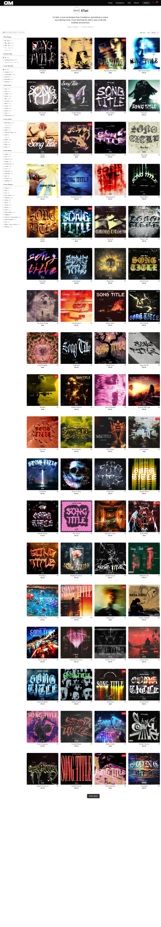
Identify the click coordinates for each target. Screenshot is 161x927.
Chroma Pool (42, 618)
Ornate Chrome (144, 744)
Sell (129, 3)
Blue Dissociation (144, 71)
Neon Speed (42, 660)
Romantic (7, 173)
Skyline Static (110, 744)
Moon (6, 210)
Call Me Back (76, 323)
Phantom (144, 113)
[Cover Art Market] (7, 3)
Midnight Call (144, 575)
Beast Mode (144, 533)
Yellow (6, 108)
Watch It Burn (110, 323)
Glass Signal (110, 113)
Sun (6, 222)
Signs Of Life (144, 365)
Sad (6, 176)
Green (6, 106)
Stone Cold (144, 239)
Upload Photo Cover (10, 62)
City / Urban (8, 195)
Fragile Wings (76, 113)
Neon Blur (42, 281)
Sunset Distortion (76, 618)
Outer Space (8, 212)
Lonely (6, 166)
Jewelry (7, 205)
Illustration (8, 79)
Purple (6, 93)
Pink (6, 91)
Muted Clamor (76, 702)
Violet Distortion (110, 786)
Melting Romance (76, 575)
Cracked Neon (76, 744)
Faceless (110, 239)
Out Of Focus (144, 281)
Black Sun (110, 281)
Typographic (8, 74)
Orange (7, 101)
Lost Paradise (144, 449)
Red (6, 89)
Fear (6, 156)
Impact (42, 155)
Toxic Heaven (76, 449)
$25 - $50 (7, 43)
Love (6, 168)
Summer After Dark (144, 407)
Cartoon (7, 77)
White (6, 96)
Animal (7, 188)
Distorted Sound (76, 197)
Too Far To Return (42, 197)
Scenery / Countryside (11, 217)
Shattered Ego (110, 575)
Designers (120, 3)
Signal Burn (144, 197)
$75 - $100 (8, 48)
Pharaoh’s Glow (110, 533)
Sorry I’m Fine (76, 491)
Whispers (76, 155)
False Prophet (42, 365)
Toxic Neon (76, 533)
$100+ (6, 50)
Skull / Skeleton (9, 219)
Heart (6, 202)
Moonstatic (42, 113)
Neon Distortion (110, 407)
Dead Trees (110, 365)
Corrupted (42, 71)
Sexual (7, 178)
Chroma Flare (144, 702)
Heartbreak (8, 164)
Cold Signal (76, 281)
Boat (6, 190)
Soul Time (42, 449)
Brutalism (42, 575)
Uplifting (7, 181)
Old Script (144, 155)
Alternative (8, 123)
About (136, 3)
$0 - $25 (7, 40)
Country (7, 127)
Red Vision (110, 449)
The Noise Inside (42, 323)
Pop (6, 142)
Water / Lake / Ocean (11, 224)
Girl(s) (6, 200)
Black (6, 103)
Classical (7, 125)
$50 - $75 (7, 45)
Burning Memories (110, 71)
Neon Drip (110, 702)
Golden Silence (76, 407)
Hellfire (42, 239)
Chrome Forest (76, 239)
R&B (6, 144)
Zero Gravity (144, 323)
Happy (6, 161)
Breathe (42, 407)
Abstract (7, 81)
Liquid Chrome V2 (43, 786)
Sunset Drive (144, 660)
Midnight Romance (76, 660)
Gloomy (7, 159)
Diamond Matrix (42, 702)
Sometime (42, 491)
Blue (6, 98)
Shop (110, 3)
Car (6, 193)
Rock (6, 147)
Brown (6, 110)
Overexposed (110, 197)
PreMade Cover (9, 60)
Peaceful (7, 171)
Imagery (7, 72)
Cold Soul (76, 365)
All (5, 57)
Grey (6, 113)
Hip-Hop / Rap (9, 132)
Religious (7, 214)
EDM (6, 130)
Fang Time (110, 491)
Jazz (6, 137)
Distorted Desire (76, 71)
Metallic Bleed (42, 533)
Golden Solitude (144, 618)
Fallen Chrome (110, 660)
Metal (6, 139)
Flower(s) (7, 197)
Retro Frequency (42, 744)
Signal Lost (110, 618)
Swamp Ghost (144, 491)
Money (7, 207)
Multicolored (8, 115)
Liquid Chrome (76, 786)
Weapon (7, 226)
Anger (6, 154)
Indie (6, 135)
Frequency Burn (110, 155)
